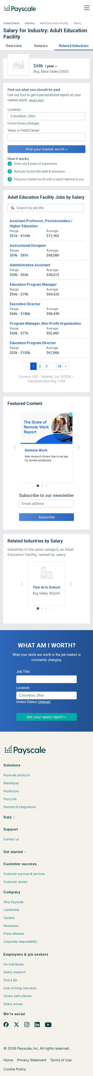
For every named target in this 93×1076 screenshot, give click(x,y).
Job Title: (23, 671)
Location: (14, 110)
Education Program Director (33, 343)
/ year (49, 66)
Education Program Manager (33, 284)
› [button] (78, 447)
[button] (13, 45)
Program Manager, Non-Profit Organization (45, 323)
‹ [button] (14, 447)
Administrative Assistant (30, 265)
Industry (30, 23)
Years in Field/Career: (24, 130)
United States (11, 23)
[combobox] (46, 116)
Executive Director (25, 304)
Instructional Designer (28, 246)
